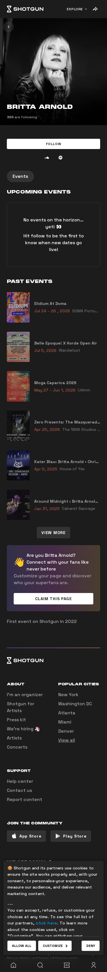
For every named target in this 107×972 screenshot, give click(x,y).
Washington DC (75, 704)
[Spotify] (60, 157)
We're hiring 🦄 (23, 729)
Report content (24, 799)
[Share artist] (95, 9)
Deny (90, 946)
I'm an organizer (25, 695)
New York (68, 695)
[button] (53, 144)
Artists (14, 738)
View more (53, 532)
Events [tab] (20, 176)
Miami (64, 722)
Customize (53, 946)
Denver (66, 731)
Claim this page (53, 598)
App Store (30, 836)
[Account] (93, 965)
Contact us (19, 790)
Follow (53, 144)
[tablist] (53, 176)
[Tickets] (67, 965)
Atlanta (66, 713)
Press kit (16, 720)
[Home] (25, 9)
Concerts (17, 747)
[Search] (40, 965)
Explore (75, 9)
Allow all (21, 946)
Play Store (74, 836)
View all (66, 740)
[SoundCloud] (47, 157)
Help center (20, 781)
